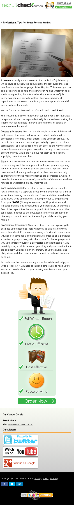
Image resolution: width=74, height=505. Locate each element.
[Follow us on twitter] (21, 440)
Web (5, 424)
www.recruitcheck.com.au (20, 424)
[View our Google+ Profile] (21, 463)
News (45, 478)
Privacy (37, 478)
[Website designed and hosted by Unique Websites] (37, 494)
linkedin (19, 484)
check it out (57, 110)
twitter (12, 484)
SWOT (15, 202)
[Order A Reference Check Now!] (37, 341)
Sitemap (54, 478)
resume (7, 80)
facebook (4, 484)
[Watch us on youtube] (21, 451)
